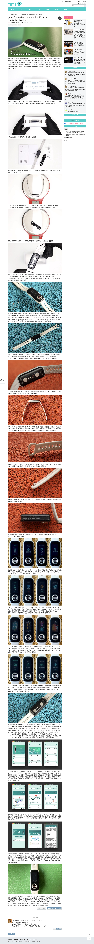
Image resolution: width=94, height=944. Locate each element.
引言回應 (58, 908)
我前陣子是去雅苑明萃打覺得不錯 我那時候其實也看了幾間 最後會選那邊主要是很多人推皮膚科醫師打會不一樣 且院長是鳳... (74, 97)
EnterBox (13, 22)
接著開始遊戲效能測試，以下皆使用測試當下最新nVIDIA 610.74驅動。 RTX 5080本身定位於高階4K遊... (75, 81)
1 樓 (13, 920)
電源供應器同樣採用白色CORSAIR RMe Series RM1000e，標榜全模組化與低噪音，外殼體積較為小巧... (75, 74)
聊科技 (12, 14)
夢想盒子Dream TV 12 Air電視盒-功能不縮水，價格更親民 (79, 43)
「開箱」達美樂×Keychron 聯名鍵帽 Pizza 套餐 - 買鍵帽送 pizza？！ (79, 52)
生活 (39, 9)
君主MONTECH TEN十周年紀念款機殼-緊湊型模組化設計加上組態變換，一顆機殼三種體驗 (79, 60)
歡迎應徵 (70, 137)
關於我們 (10, 939)
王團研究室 (71, 123)
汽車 (67, 123)
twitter (15, 24)
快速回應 (51, 908)
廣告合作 (29, 939)
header (89, 935)
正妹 (21, 9)
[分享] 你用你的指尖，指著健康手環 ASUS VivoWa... (31, 14)
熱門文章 (68, 17)
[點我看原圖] (35, 42)
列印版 (10, 24)
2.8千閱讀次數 (2, 379)
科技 (47, 9)
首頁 (12, 9)
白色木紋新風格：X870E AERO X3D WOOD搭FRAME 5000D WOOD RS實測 (79, 23)
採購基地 (69, 1)
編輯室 (65, 9)
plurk (20, 24)
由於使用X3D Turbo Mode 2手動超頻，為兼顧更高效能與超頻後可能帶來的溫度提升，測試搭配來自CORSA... (75, 89)
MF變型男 (78, 1)
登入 (80, 3)
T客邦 (62, 1)
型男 (30, 9)
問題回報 (34, 939)
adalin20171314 (19, 920)
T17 (15, 4)
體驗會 (56, 9)
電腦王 (65, 1)
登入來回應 (11, 933)
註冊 (84, 3)
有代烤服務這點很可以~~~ (74, 111)
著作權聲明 (16, 939)
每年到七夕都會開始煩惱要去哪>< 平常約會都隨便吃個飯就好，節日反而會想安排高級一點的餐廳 (75, 105)
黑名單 (65, 140)
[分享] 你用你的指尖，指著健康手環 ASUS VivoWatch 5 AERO (27, 18)
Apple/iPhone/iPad (79, 123)
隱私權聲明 (22, 939)
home (89, 938)
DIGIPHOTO (73, 1)
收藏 (44, 908)
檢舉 (31, 22)
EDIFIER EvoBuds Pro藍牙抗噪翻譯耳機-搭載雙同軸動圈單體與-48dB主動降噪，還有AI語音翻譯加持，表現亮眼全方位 (79, 34)
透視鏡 (84, 1)
